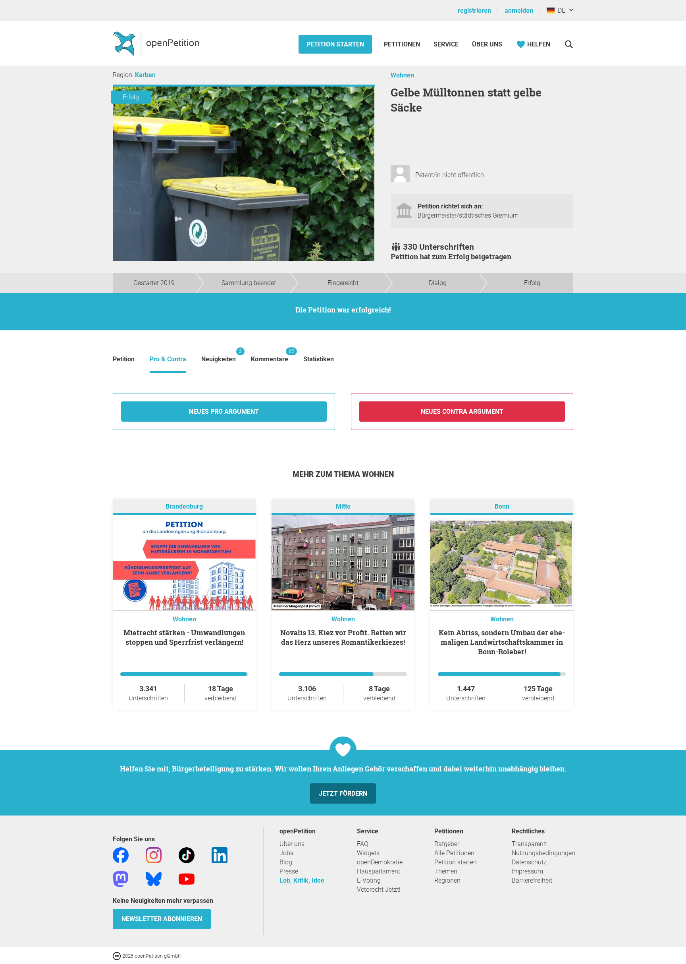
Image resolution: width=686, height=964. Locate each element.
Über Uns (487, 44)
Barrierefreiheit (532, 880)
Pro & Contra (168, 359)
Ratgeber (446, 844)
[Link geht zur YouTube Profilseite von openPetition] (187, 878)
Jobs (286, 853)
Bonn (502, 506)
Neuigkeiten (218, 355)
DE (560, 10)
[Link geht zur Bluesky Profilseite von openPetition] (154, 878)
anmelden (519, 10)
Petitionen (403, 44)
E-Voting (369, 880)
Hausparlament (378, 871)
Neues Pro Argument (224, 411)
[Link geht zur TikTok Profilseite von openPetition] (187, 854)
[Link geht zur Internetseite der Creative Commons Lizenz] (117, 955)
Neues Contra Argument (462, 411)
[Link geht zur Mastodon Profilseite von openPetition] (121, 878)
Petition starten (335, 44)
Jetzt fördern (343, 793)
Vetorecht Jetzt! (379, 889)
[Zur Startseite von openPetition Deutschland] (157, 43)
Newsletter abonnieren (161, 919)
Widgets (368, 853)
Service (446, 44)
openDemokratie (380, 862)
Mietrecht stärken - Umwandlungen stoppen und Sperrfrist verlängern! (184, 637)
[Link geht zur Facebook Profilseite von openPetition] (121, 854)
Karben (145, 75)
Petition (124, 359)
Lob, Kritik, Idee (301, 880)
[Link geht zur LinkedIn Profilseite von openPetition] (219, 854)
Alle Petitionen (454, 853)
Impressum (527, 871)
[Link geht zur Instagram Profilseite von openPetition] (154, 854)
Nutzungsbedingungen (543, 853)
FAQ (362, 844)
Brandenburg (184, 506)
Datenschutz (529, 862)
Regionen (447, 880)
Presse (288, 871)
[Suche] (569, 44)
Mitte (343, 506)
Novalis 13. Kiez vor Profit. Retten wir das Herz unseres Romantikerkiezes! (343, 637)
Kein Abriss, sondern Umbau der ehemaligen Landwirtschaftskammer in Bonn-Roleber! (502, 642)
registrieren (474, 10)
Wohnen (402, 75)
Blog (285, 862)
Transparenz (529, 844)
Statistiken (318, 359)
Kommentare (269, 355)
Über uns (291, 844)
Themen (445, 871)
